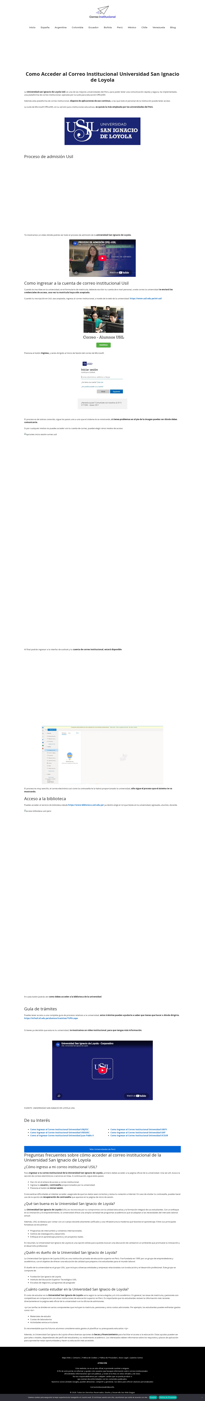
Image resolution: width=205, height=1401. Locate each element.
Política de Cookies (89, 1357)
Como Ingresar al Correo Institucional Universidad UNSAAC (60, 1132)
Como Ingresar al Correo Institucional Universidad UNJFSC (59, 1129)
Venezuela (159, 27)
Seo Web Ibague (128, 1392)
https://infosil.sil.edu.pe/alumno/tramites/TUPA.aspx (51, 1018)
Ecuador (94, 27)
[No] (202, 1397)
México (132, 27)
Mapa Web (66, 1357)
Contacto (76, 1357)
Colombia (77, 27)
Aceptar (153, 1397)
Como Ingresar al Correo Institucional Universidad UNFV (138, 1129)
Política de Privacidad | (109, 1357)
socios (62, 1381)
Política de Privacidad (168, 1397)
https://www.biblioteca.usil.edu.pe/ (86, 805)
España (45, 27)
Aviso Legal (123, 1357)
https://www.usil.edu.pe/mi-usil (146, 298)
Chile (144, 27)
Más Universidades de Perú (102, 1149)
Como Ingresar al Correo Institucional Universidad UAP (137, 1132)
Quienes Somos (136, 1357)
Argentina (61, 27)
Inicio (32, 27)
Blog (173, 27)
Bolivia (108, 27)
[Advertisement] (102, 53)
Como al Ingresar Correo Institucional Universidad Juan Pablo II (62, 1135)
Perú (120, 27)
